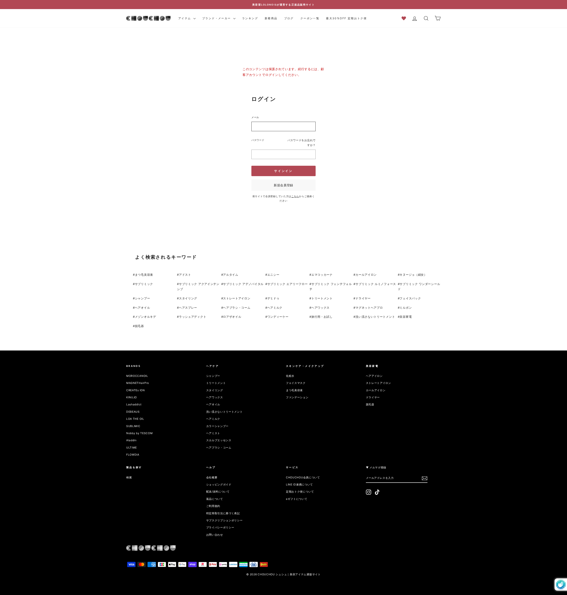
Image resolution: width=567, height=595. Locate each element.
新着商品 (271, 18)
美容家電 (406, 316)
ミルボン (406, 307)
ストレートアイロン (236, 298)
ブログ (289, 18)
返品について (214, 499)
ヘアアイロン (374, 375)
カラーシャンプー (217, 426)
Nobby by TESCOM (139, 433)
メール (255, 117)
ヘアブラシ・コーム (236, 307)
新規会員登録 (283, 185)
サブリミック (144, 284)
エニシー (273, 274)
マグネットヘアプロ (369, 307)
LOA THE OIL (135, 418)
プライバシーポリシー (220, 527)
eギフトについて (296, 499)
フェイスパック (410, 298)
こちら (295, 196)
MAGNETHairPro (137, 383)
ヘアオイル (142, 307)
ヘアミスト (213, 433)
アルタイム (230, 274)
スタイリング (188, 298)
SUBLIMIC (133, 426)
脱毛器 (139, 326)
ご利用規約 (213, 506)
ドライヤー (363, 298)
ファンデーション (297, 397)
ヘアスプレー (188, 307)
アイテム (185, 18)
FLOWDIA (132, 454)
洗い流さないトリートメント (375, 316)
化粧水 (290, 375)
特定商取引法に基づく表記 (223, 513)
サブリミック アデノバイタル (243, 284)
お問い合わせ (214, 534)
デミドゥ (273, 298)
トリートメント (322, 298)
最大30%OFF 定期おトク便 (346, 18)
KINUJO (131, 397)
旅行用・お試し (322, 316)
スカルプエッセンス (218, 440)
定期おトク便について (300, 491)
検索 (129, 477)
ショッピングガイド (218, 484)
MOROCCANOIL (137, 375)
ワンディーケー (278, 316)
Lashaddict (134, 404)
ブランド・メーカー (217, 18)
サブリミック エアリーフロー (287, 284)
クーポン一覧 (309, 18)
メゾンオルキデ (145, 316)
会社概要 (211, 477)
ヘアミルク (275, 307)
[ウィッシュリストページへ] (405, 18)
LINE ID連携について (299, 484)
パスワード (257, 140)
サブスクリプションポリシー (224, 520)
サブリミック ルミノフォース (375, 284)
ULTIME (131, 447)
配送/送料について (218, 491)
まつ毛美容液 (144, 274)
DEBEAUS (133, 411)
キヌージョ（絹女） (413, 274)
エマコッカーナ (322, 274)
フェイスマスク (296, 383)
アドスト (185, 274)
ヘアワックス (320, 307)
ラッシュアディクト (192, 316)
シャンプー (142, 298)
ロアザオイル (232, 316)
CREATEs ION (135, 390)
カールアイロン (366, 274)
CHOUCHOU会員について (303, 477)
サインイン (283, 171)
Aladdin (131, 440)
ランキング (250, 18)
